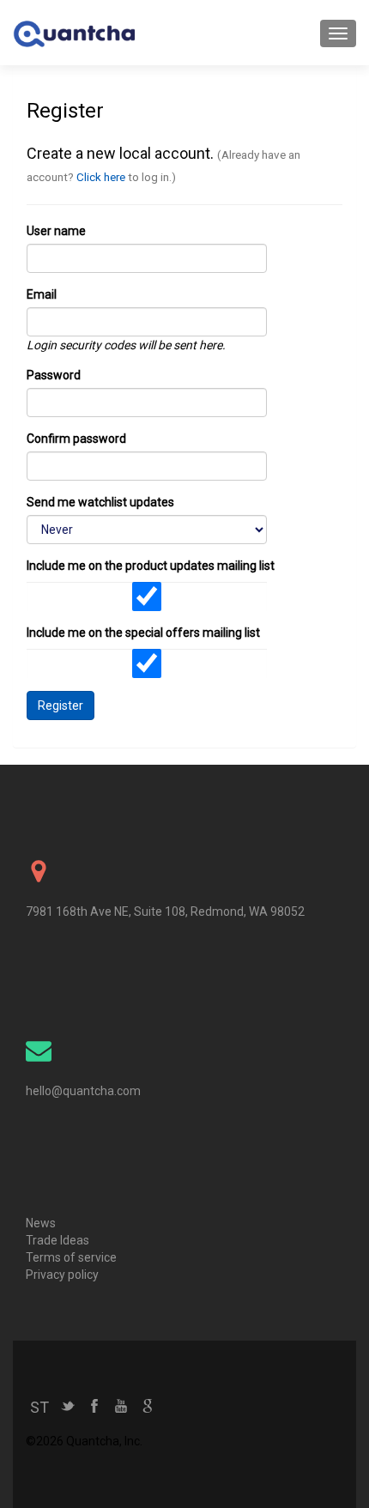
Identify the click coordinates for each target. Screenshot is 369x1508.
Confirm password (76, 438)
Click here (100, 177)
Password (54, 375)
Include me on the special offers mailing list (143, 632)
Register (60, 705)
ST (39, 1407)
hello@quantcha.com (83, 1091)
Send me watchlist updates (100, 502)
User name (56, 231)
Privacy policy (62, 1274)
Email (42, 294)
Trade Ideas (57, 1240)
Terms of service (71, 1257)
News (41, 1223)
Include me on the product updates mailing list (151, 565)
